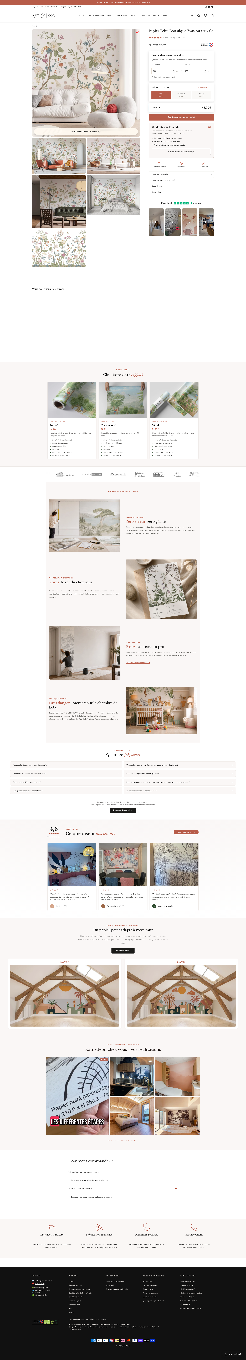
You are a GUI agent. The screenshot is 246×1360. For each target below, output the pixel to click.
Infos (133, 15)
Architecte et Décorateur (188, 1301)
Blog (70, 1308)
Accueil (82, 15)
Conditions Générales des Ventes (80, 1293)
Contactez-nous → (123, 951)
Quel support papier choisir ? (153, 1301)
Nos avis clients (74, 1305)
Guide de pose (157, 186)
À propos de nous (75, 1285)
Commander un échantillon (181, 151)
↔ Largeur (155, 64)
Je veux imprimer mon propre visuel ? (179, 790)
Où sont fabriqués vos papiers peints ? (179, 773)
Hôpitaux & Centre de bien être (191, 1293)
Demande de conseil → (123, 810)
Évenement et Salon (187, 1297)
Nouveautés (122, 15)
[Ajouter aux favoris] (136, 32)
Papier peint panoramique (100, 15)
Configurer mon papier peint (181, 117)
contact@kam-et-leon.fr (43, 1281)
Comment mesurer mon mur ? (164, 77)
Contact (54, 7)
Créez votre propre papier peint (154, 15)
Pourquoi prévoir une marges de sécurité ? (66, 764)
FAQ (33, 7)
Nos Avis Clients (43, 7)
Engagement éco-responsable (79, 1289)
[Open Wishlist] (205, 15)
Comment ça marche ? (160, 174)
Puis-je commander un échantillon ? (66, 790)
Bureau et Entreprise (187, 1281)
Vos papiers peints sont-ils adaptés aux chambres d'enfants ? (179, 764)
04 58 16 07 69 (39, 1283)
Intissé (161, 95)
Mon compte (147, 1281)
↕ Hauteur (187, 64)
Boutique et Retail (186, 1285)
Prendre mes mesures (150, 1293)
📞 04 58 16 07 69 (74, 7)
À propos (62, 7)
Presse (71, 1312)
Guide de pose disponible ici (138, 663)
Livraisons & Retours (150, 1297)
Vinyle (201, 95)
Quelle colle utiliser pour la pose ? (66, 782)
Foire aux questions (150, 1285)
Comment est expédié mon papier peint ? (66, 773)
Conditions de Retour (76, 1297)
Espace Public (185, 1305)
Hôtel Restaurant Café (187, 1289)
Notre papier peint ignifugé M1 (191, 1308)
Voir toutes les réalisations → (123, 1141)
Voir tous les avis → (186, 832)
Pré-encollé (181, 95)
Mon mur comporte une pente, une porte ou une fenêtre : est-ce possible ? (179, 782)
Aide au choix (204, 87)
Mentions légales (75, 1301)
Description (156, 192)
